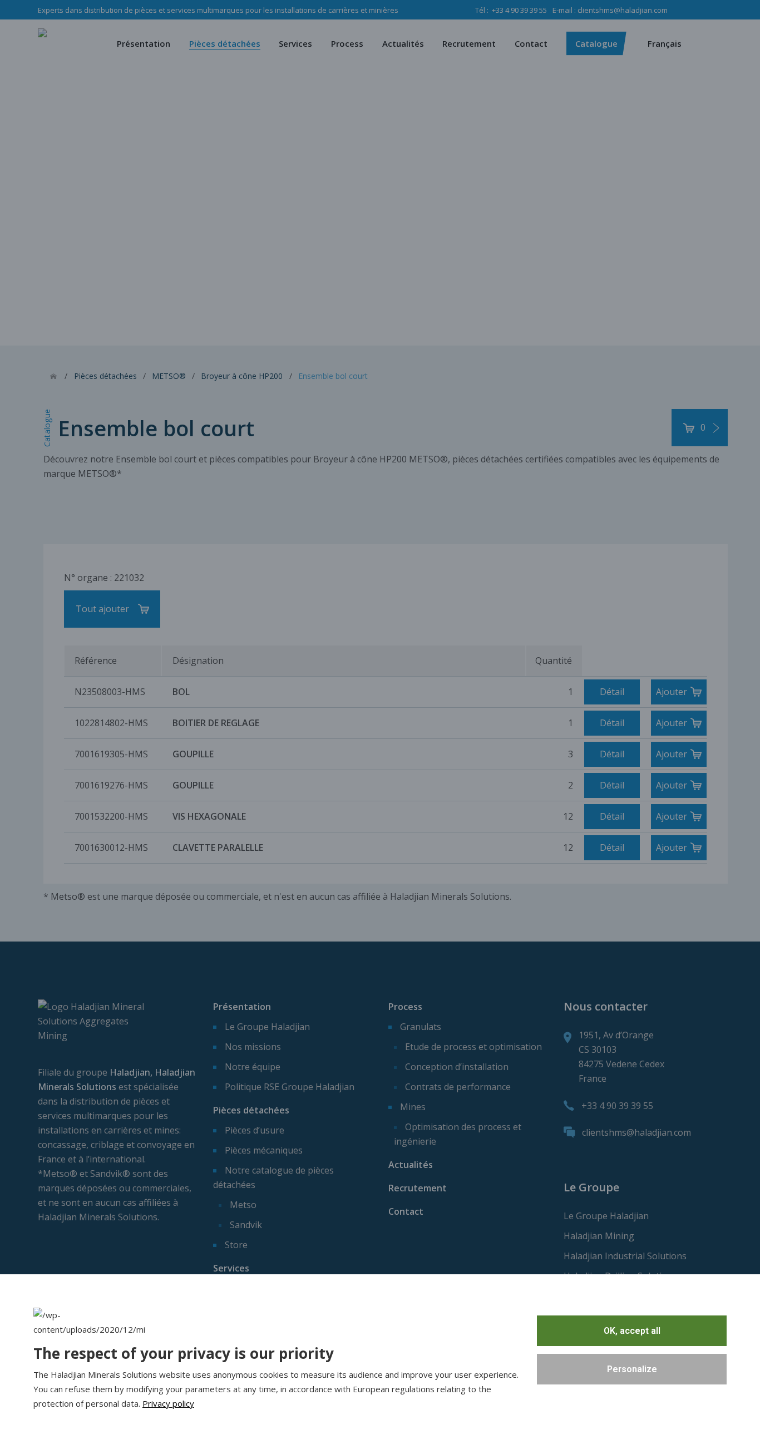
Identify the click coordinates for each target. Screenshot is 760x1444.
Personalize (632, 1369)
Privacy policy (168, 1403)
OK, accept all (632, 1330)
